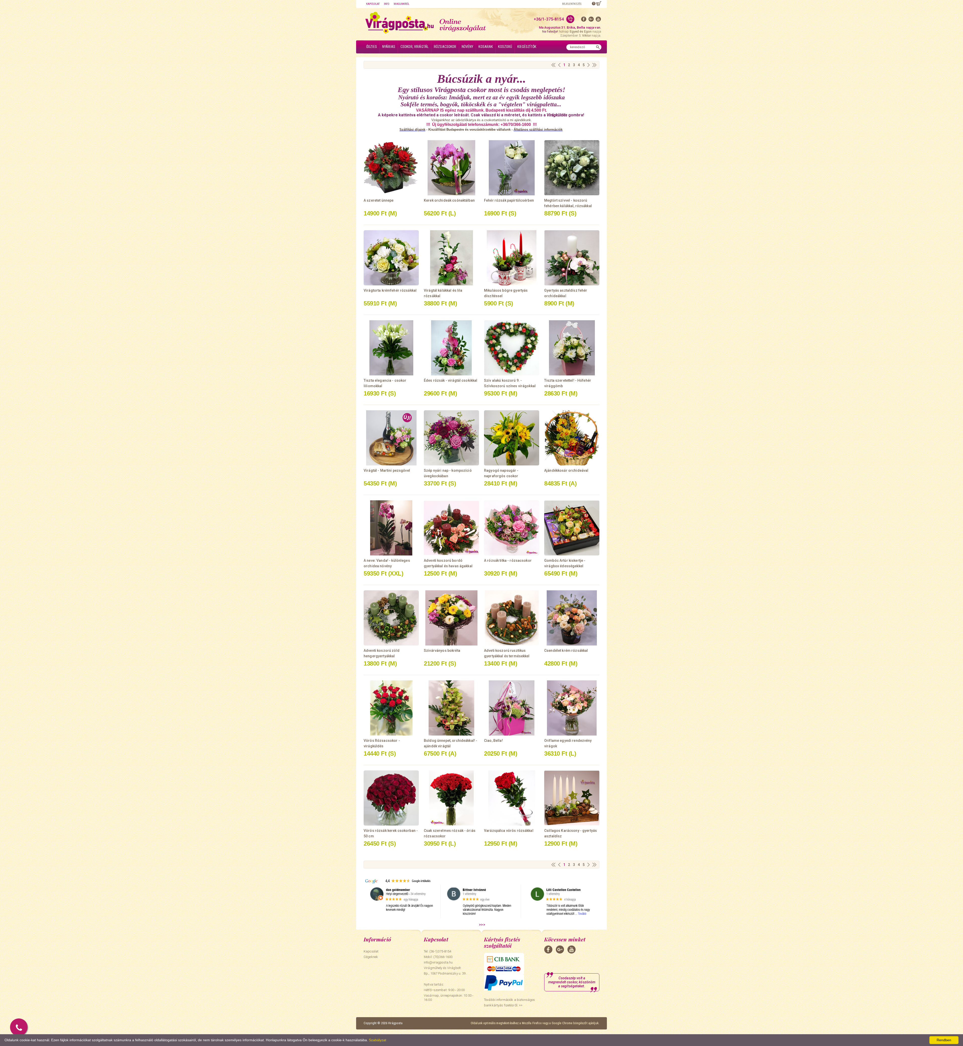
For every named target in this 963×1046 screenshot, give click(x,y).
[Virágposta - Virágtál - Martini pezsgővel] (391, 437)
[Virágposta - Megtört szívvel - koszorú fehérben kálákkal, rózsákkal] (571, 167)
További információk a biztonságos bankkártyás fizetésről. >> (509, 1002)
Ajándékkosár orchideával (566, 470)
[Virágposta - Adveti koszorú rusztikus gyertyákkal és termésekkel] (511, 618)
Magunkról (401, 4)
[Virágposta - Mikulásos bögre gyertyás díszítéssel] (511, 257)
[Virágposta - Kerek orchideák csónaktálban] (451, 167)
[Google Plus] (591, 20)
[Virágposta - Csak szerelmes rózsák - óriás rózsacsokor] (451, 798)
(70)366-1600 (443, 957)
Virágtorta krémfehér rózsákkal (390, 290)
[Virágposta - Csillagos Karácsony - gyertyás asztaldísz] (571, 798)
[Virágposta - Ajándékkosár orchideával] (571, 437)
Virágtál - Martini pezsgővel (387, 470)
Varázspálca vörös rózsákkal (508, 831)
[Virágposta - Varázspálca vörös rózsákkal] (511, 798)
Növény (467, 47)
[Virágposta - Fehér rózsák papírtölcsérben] (511, 167)
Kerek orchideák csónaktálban (449, 200)
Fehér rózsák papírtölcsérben (509, 200)
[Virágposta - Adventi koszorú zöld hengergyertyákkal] (391, 618)
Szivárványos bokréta (442, 651)
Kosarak (485, 47)
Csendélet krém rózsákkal (566, 651)
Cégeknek (371, 957)
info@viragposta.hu (438, 962)
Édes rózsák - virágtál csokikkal (450, 380)
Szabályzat (377, 1040)
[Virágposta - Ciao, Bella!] (511, 708)
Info (386, 4)
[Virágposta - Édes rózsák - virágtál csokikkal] (451, 347)
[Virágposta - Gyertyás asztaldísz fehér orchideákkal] (571, 257)
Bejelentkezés (571, 4)
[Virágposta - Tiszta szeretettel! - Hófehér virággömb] (571, 347)
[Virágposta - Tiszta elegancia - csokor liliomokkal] (391, 347)
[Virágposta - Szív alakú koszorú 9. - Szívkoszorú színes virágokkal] (511, 347)
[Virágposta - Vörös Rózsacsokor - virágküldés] (391, 708)
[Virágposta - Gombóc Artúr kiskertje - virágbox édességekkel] (571, 527)
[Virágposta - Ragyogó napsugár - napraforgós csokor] (511, 437)
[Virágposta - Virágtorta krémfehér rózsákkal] (391, 257)
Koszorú (505, 47)
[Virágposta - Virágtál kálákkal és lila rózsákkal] (451, 257)
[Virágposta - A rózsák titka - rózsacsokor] (511, 527)
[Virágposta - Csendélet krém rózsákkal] (571, 618)
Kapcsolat (373, 4)
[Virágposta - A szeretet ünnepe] (391, 167)
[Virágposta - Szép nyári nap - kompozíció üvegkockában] (451, 437)
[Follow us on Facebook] (584, 20)
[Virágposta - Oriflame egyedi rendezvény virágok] (571, 708)
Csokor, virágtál (414, 47)
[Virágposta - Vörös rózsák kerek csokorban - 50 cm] (391, 798)
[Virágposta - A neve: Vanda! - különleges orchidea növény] (391, 527)
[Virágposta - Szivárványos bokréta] (451, 618)
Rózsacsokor (445, 47)
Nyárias (388, 47)
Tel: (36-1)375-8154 (437, 951)
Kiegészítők (526, 47)
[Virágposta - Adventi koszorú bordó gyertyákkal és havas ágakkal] (451, 527)
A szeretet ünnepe (378, 200)
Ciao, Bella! (493, 741)
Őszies (371, 47)
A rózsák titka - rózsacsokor (508, 560)
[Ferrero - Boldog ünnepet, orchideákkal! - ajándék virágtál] (451, 708)
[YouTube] (598, 20)
